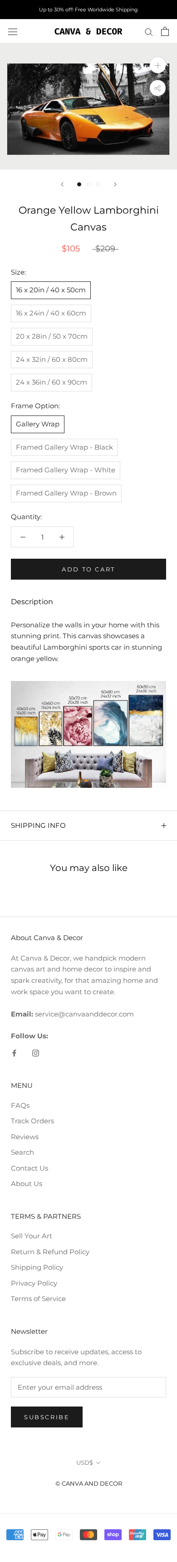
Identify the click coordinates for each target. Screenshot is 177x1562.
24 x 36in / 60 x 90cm (51, 382)
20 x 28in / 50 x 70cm (52, 336)
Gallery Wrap (37, 424)
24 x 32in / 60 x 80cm (52, 359)
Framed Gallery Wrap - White (65, 470)
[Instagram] (35, 1052)
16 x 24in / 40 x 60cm (51, 313)
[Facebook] (14, 1052)
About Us (26, 1183)
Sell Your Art (31, 1236)
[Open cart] (165, 31)
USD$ (84, 1462)
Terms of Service (38, 1298)
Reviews (25, 1136)
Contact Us (29, 1168)
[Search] (149, 31)
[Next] (115, 184)
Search (22, 1152)
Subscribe (46, 1417)
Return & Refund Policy (50, 1251)
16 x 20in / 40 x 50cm (51, 289)
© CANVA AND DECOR (88, 1483)
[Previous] (62, 184)
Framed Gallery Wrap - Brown (66, 493)
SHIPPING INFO (38, 825)
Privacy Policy (34, 1283)
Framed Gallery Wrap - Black (64, 447)
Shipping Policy (37, 1267)
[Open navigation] (12, 31)
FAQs (20, 1105)
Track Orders (32, 1120)
